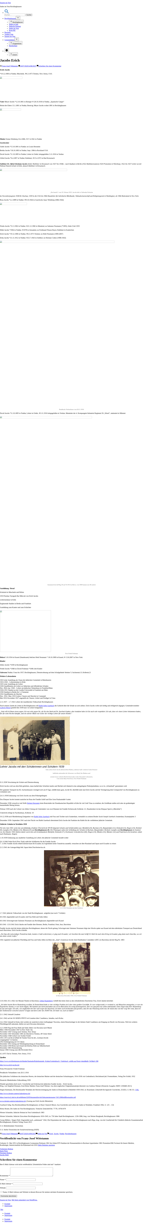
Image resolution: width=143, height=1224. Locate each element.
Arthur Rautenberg (46, 1001)
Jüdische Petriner (15, 26)
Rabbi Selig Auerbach (46, 706)
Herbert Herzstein (33, 803)
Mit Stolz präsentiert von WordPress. (24, 1200)
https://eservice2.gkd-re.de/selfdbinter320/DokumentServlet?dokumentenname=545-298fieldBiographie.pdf (38, 1097)
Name (3, 1180)
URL (137, 1090)
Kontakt (7, 1204)
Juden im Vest (14, 28)
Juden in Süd (13, 24)
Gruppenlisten (9, 40)
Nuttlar (61, 1134)
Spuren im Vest (5, 3)
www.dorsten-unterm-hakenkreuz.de (13, 1101)
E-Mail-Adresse (6, 1184)
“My (1, 1210)
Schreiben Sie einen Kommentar (49, 66)
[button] (6, 13)
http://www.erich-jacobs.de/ (9, 1065)
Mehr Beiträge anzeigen (46, 1145)
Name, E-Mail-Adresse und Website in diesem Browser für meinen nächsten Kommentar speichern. (38, 1192)
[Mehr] (6, 50)
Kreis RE (12, 30)
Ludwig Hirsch (5, 708)
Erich (51, 1134)
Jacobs (56, 1134)
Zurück (15, 55)
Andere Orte (8, 34)
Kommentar (5, 1176)
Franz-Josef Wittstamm (10, 66)
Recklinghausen (10, 18)
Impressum (8, 1206)
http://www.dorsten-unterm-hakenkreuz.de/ (15, 1093)
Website (3, 1188)
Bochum (7, 32)
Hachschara (13, 46)
